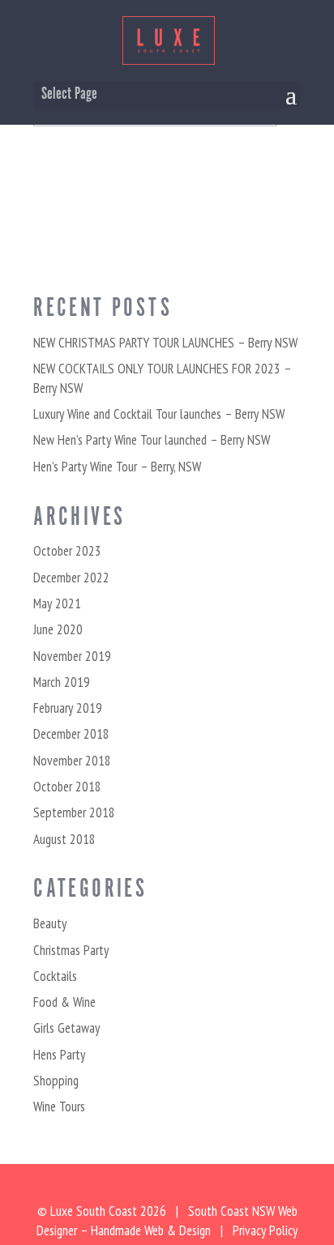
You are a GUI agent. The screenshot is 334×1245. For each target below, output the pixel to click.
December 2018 (71, 734)
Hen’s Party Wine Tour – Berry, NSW (117, 466)
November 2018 (72, 761)
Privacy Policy (265, 1230)
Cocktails (55, 976)
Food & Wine (64, 1002)
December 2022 (71, 577)
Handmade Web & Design (151, 1230)
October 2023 (67, 551)
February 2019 (67, 708)
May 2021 (57, 603)
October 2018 (67, 786)
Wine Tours (59, 1106)
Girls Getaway (66, 1028)
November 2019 (72, 656)
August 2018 (64, 839)
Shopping (56, 1080)
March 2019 (61, 682)
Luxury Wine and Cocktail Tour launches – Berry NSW (159, 414)
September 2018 (74, 812)
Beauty (49, 923)
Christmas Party (71, 950)
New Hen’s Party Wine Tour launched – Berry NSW (151, 440)
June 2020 (58, 629)
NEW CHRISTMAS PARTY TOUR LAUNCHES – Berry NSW (165, 343)
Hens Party (59, 1055)
